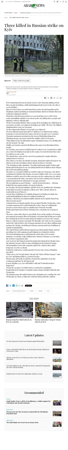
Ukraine (40, 290)
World (15, 12)
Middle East (9, 409)
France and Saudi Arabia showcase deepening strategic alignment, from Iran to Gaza (27, 350)
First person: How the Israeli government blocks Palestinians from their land (27, 412)
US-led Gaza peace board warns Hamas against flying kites (25, 341)
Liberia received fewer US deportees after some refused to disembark (25, 358)
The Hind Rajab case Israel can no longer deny (22, 422)
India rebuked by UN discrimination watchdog (32, 12)
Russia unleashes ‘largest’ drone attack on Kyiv (48, 320)
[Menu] (2, 2)
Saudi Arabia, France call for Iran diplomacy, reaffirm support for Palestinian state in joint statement (28, 402)
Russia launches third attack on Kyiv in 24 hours (19, 320)
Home (6, 17)
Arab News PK (11, 1)
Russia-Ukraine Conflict (19, 290)
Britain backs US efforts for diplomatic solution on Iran (24, 374)
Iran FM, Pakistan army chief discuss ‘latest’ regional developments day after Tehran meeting (28, 366)
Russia (32, 290)
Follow (29, 285)
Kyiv (48, 290)
